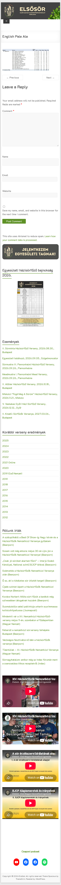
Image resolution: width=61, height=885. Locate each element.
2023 (5, 451)
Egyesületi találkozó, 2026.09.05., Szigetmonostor (30, 358)
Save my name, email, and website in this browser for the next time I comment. (30, 212)
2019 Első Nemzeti (12, 473)
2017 (5, 489)
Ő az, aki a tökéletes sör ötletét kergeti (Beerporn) (29, 580)
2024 (5, 446)
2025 (5, 440)
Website (6, 191)
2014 (5, 506)
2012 (5, 517)
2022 (5, 457)
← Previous (12, 77)
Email (5, 175)
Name (5, 156)
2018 (5, 484)
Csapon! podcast (30, 851)
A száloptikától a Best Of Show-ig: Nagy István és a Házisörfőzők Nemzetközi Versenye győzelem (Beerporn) (30, 541)
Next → (50, 77)
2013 (5, 511)
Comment (8, 111)
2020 (5, 467)
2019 (5, 478)
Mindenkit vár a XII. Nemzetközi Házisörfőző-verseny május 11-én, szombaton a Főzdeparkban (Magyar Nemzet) (27, 620)
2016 (5, 495)
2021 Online (8, 462)
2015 (5, 500)
